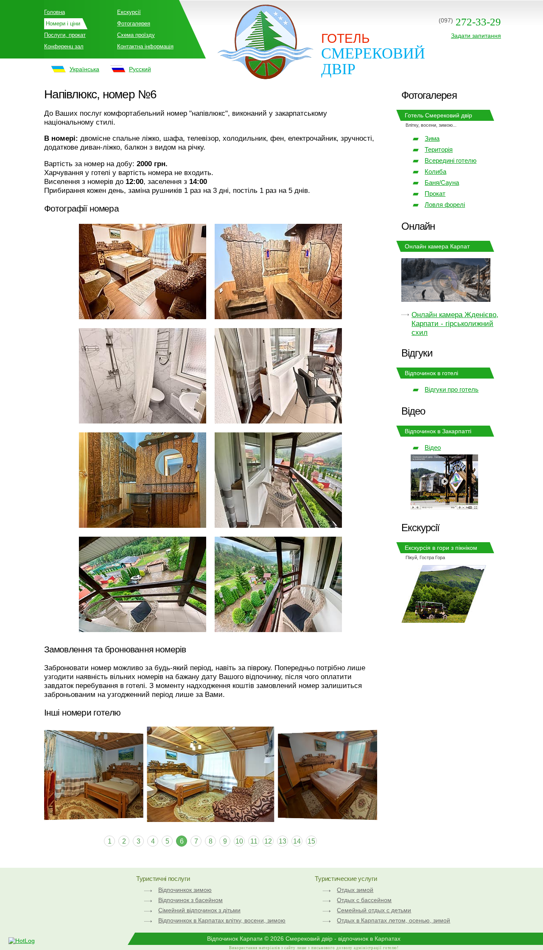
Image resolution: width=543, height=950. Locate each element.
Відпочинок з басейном (190, 900)
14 (297, 841)
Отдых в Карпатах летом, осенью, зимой (393, 920)
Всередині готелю (450, 160)
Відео (433, 447)
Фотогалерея (133, 23)
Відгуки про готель (452, 389)
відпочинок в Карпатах (369, 938)
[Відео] (444, 507)
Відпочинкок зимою (185, 889)
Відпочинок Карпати (235, 938)
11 (254, 841)
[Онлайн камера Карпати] (445, 281)
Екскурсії (129, 12)
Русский (140, 69)
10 (239, 841)
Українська (84, 69)
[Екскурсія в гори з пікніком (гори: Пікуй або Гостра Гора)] (443, 620)
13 (282, 841)
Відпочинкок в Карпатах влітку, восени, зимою (221, 920)
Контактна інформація (145, 46)
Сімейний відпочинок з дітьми (199, 910)
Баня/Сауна (442, 182)
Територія (439, 149)
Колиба (435, 171)
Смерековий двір (373, 61)
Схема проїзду (136, 35)
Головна (54, 12)
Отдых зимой (355, 889)
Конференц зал (64, 46)
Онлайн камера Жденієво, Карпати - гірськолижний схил (454, 323)
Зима (432, 138)
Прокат (435, 193)
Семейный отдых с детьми (374, 910)
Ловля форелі (445, 204)
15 (311, 841)
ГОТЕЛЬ (345, 38)
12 (268, 841)
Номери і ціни (63, 23)
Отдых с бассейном (364, 900)
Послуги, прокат (65, 35)
